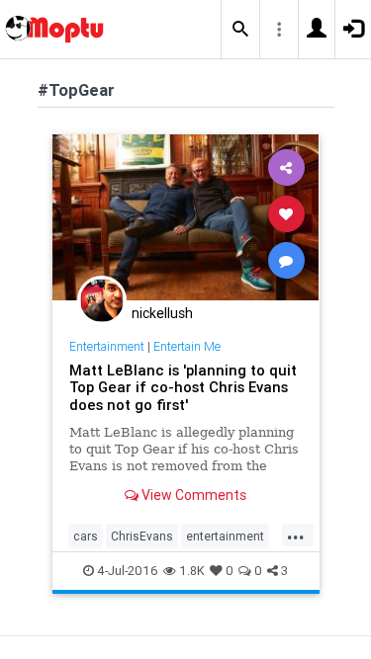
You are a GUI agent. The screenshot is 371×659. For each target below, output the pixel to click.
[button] (240, 29)
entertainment (225, 536)
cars (85, 536)
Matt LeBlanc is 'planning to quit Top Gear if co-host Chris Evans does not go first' (183, 388)
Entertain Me (187, 346)
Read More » (186, 216)
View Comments (192, 495)
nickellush (162, 313)
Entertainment (106, 346)
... (296, 534)
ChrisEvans (142, 536)
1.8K (192, 570)
